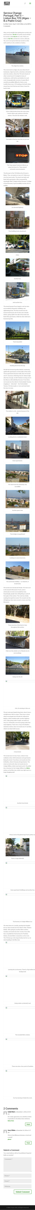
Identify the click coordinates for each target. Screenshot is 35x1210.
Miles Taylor (8, 24)
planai (9, 1139)
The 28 (14, 34)
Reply (28, 1124)
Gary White (11, 1130)
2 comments (6, 26)
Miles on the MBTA (25, 24)
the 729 (10, 38)
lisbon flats (11, 1121)
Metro (28, 768)
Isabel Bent (11, 1112)
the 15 (15, 36)
